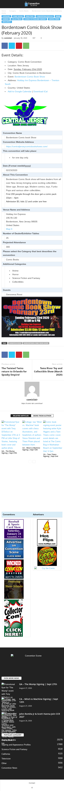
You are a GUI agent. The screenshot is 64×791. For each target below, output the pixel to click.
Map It (9, 229)
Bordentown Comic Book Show (30, 76)
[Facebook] (5, 46)
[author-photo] (32, 389)
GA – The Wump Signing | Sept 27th (9, 452)
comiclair (8, 38)
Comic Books (24, 11)
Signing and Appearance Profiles (16, 745)
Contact (32, 783)
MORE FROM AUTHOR (42, 416)
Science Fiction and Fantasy (35, 19)
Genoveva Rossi (15, 343)
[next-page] (34, 461)
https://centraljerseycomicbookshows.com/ (27, 146)
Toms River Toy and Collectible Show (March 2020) (48, 371)
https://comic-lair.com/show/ (32, 403)
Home (4, 11)
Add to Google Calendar (20, 91)
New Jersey (7, 22)
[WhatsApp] (26, 46)
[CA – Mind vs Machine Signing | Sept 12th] (32, 433)
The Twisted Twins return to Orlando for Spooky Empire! (14, 371)
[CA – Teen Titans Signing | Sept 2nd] (52, 436)
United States (54, 19)
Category (12, 11)
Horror (6, 19)
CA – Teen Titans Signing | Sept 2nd (50, 455)
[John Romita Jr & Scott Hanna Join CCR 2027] (9, 728)
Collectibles (16, 19)
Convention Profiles (45, 16)
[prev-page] (30, 461)
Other (4, 763)
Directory (30, 16)
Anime (58, 16)
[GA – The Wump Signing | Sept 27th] (11, 435)
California (6, 754)
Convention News (9, 768)
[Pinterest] (19, 46)
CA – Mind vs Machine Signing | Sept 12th (31, 449)
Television (6, 758)
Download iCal (40, 91)
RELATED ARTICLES (21, 416)
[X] (12, 46)
